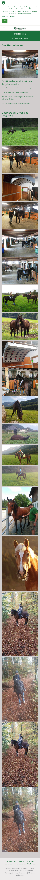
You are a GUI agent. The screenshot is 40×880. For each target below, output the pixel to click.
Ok (5, 21)
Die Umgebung (9, 864)
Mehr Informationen (8, 16)
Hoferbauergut (16, 38)
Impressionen (21, 864)
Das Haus (21, 861)
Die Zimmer (30, 861)
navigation (3, 28)
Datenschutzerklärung (20, 868)
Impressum (8, 868)
